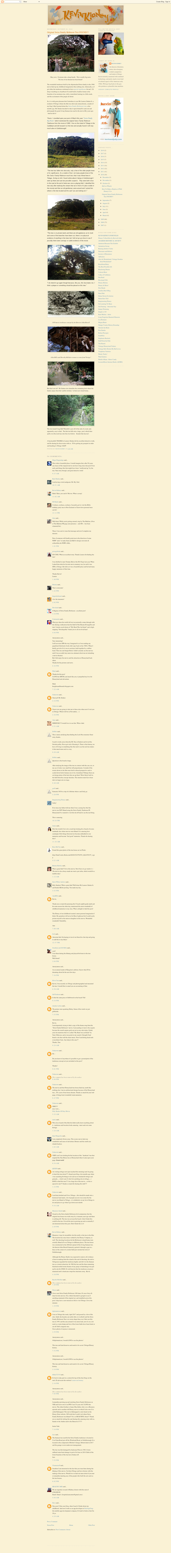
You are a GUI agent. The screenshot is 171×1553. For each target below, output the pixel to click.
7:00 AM (55, 929)
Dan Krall (101, 277)
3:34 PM (55, 614)
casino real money (77, 1380)
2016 (102, 156)
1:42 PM (55, 591)
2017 (102, 153)
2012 (102, 168)
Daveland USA (103, 280)
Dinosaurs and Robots (105, 251)
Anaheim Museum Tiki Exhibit (108, 243)
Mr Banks (55, 502)
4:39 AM (55, 1516)
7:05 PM (55, 1394)
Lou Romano (102, 320)
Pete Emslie (102, 330)
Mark (54, 671)
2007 (102, 225)
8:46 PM (55, 1079)
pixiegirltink (56, 551)
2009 (102, 219)
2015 (102, 159)
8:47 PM (55, 1098)
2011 (102, 172)
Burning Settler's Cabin (105, 249)
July (104, 206)
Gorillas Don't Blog (104, 291)
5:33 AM (55, 1114)
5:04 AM (55, 1498)
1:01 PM (55, 546)
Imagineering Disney (58, 800)
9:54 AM (55, 1206)
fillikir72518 (56, 1375)
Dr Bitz (54, 731)
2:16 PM (55, 1383)
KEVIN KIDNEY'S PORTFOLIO (108, 235)
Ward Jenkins (102, 357)
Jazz (53, 1435)
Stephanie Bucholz (104, 338)
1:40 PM (55, 579)
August (105, 203)
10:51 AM (56, 485)
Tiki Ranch (101, 343)
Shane (54, 1290)
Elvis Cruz (55, 980)
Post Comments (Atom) (63, 1529)
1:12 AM (55, 877)
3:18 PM (55, 1369)
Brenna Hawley (57, 866)
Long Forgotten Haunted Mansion (109, 317)
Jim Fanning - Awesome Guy (107, 306)
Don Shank (101, 288)
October (105, 183)
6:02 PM (55, 1481)
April (104, 212)
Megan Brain (102, 322)
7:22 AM (55, 689)
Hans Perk (101, 293)
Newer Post (50, 1525)
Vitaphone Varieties (104, 351)
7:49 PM (55, 1285)
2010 (102, 175)
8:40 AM (55, 783)
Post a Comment (52, 1521)
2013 (102, 165)
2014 (102, 162)
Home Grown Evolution (105, 296)
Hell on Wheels (107, 186)
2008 (102, 222)
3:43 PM (55, 891)
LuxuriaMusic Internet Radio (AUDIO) (110, 362)
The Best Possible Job (105, 267)
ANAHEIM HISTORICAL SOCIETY (109, 241)
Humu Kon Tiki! (103, 298)
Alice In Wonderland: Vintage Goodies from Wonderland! (110, 260)
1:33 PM (55, 1187)
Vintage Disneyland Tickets (107, 346)
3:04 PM (55, 961)
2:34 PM (55, 701)
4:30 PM (55, 1274)
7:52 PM (55, 1351)
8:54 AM (55, 1163)
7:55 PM (55, 1014)
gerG (53, 788)
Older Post (91, 1525)
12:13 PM (56, 513)
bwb (53, 934)
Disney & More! (103, 285)
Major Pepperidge (58, 460)
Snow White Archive (58, 882)
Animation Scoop (103, 246)
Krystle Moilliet (57, 1280)
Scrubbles (101, 336)
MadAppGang (88, 1508)
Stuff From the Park (104, 341)
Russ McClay (56, 847)
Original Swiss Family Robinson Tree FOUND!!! (112, 195)
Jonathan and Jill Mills (59, 948)
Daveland (55, 608)
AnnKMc (55, 896)
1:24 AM (55, 1131)
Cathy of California (104, 275)
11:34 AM (56, 842)
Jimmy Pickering (103, 309)
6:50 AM (55, 989)
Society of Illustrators (105, 254)
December (106, 177)
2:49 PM (55, 1227)
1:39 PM (55, 1306)
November (106, 180)
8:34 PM (55, 1000)
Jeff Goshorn (56, 994)
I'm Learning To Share (105, 304)
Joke (53, 518)
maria (54, 1120)
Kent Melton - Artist (104, 314)
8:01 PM (55, 1069)
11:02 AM (56, 497)
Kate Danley (56, 479)
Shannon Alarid (57, 1211)
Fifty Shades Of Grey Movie (61, 1111)
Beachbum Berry (103, 264)
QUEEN (54, 1168)
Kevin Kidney (56, 490)
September (106, 200)
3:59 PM (55, 1332)
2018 (102, 150)
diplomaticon (56, 1311)
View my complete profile (108, 89)
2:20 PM (55, 794)
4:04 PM (55, 632)
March (105, 215)
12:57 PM (56, 942)
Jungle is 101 (102, 312)
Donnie (54, 584)
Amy (53, 720)
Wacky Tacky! (102, 354)
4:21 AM (55, 860)
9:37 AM (55, 473)
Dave (54, 1503)
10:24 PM (56, 820)
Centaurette (56, 619)
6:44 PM (55, 666)
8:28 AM (55, 752)
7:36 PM (55, 975)
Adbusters (101, 257)
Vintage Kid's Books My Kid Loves (109, 349)
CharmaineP (56, 1465)
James (54, 826)
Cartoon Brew (102, 272)
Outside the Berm (103, 328)
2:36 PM (55, 715)
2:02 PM (55, 602)
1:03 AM (55, 1147)
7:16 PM (55, 1429)
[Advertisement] (60, 1539)
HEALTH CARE (57, 1486)
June (104, 209)
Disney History (103, 283)
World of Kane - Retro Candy (107, 359)
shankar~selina (57, 1006)
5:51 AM (55, 726)
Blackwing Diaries (104, 269)
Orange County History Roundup (108, 325)
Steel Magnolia (57, 1136)
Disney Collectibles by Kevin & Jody (110, 238)
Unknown (55, 695)
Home (71, 1525)
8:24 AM (55, 1045)
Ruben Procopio (103, 333)
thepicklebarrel (57, 596)
